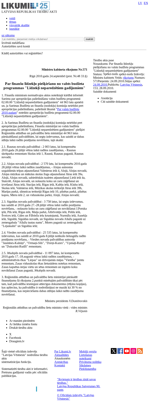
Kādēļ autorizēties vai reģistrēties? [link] (22, 53)
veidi (12, 18)
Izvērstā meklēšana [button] (13, 42)
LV (140, 3)
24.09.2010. (100, 84)
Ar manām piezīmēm (22, 320)
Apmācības (61, 362)
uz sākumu (8, 35)
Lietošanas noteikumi (85, 356)
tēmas (12, 21)
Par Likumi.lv (62, 351)
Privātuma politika (90, 362)
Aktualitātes (61, 355)
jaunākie (14, 28)
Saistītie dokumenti (104, 91)
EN (146, 3)
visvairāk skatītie (19, 25)
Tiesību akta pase (104, 60)
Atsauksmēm (62, 358)
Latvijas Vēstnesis (131, 84)
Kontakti (59, 365)
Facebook (15, 337)
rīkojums (128, 77)
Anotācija (107, 98)
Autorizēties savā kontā (16, 46)
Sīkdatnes (85, 365)
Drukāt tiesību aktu (20, 327)
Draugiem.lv (16, 341)
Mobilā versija (88, 351)
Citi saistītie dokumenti (115, 101)
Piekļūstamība (87, 368)
